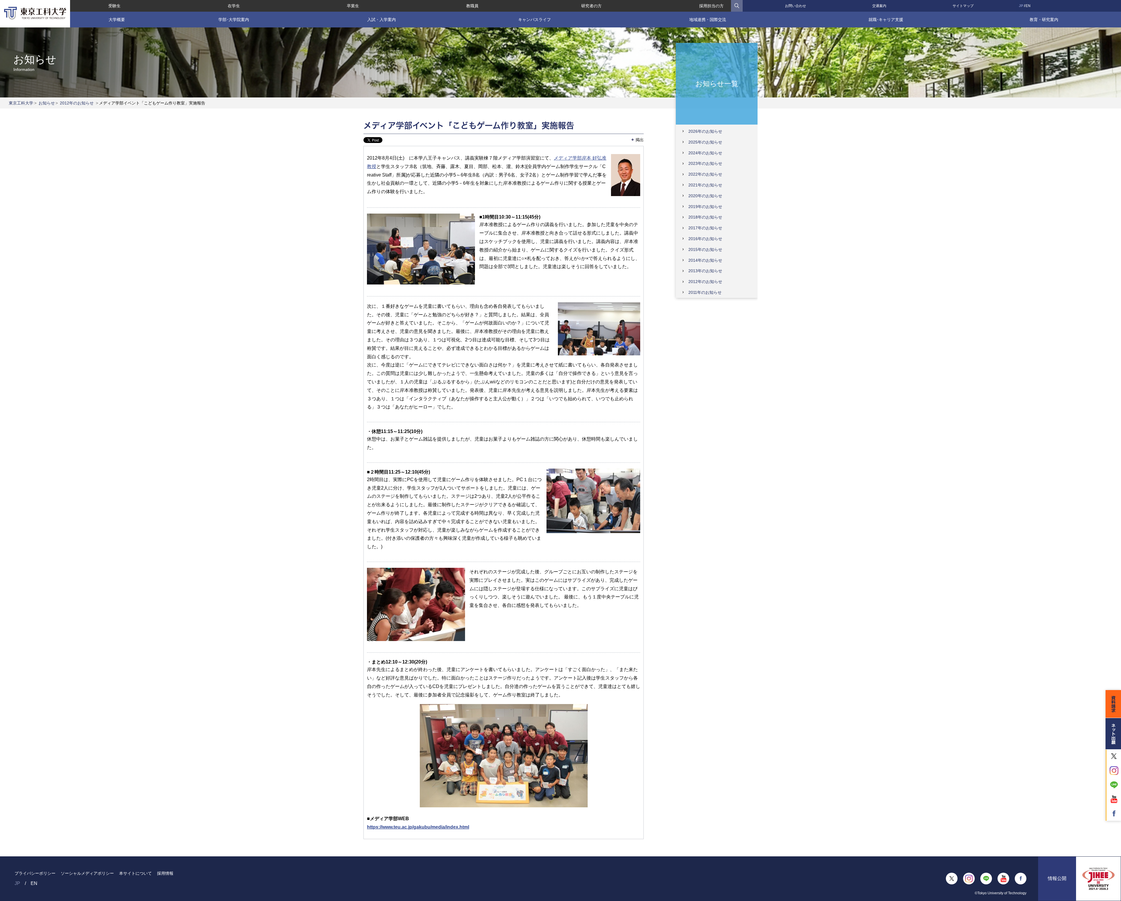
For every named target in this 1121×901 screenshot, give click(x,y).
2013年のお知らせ (705, 270)
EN (1028, 6)
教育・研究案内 (1044, 19)
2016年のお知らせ (705, 238)
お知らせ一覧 (716, 83)
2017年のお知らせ (705, 228)
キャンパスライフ (534, 19)
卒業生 (353, 6)
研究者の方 (591, 6)
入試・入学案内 (381, 19)
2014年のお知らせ (705, 260)
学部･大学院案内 (233, 19)
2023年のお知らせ (705, 163)
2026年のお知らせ (705, 131)
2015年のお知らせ (705, 249)
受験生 (114, 6)
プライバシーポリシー (35, 873)
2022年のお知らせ (705, 174)
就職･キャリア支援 (885, 19)
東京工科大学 (21, 103)
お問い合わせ (795, 6)
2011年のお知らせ (705, 292)
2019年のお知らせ (705, 206)
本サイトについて (135, 873)
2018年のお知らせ (705, 217)
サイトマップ (963, 6)
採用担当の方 (711, 6)
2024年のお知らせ (705, 153)
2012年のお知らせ (77, 103)
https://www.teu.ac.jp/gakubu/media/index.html (418, 827)
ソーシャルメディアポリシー (87, 873)
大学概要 (117, 19)
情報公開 (1057, 878)
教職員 (472, 6)
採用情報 (165, 873)
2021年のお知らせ (705, 185)
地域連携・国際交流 (707, 19)
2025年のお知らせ (705, 142)
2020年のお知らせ (705, 195)
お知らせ (47, 103)
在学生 (234, 6)
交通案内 (879, 6)
